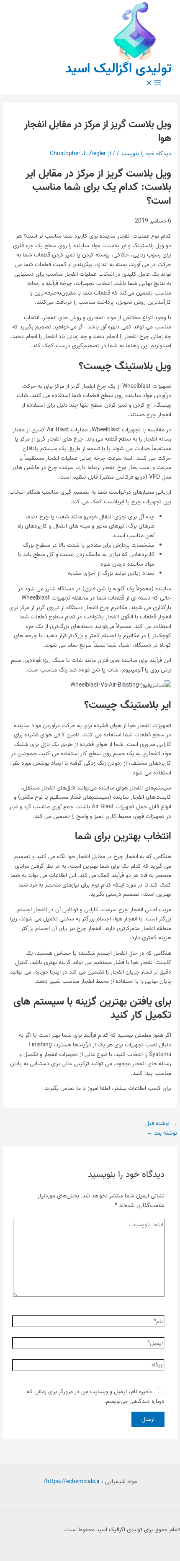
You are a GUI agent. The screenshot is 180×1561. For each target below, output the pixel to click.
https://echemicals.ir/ (72, 1481)
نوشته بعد (162, 1133)
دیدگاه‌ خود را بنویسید (146, 153)
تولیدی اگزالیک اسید (118, 68)
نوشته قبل (161, 1123)
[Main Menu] (153, 84)
